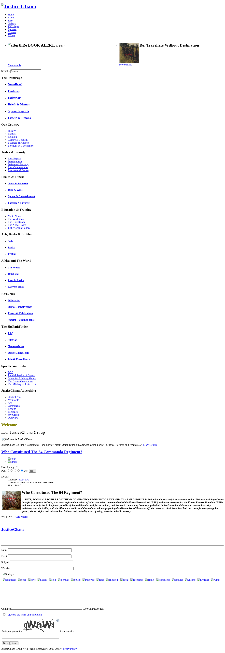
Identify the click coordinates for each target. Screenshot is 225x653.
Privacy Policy (69, 648)
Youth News (14, 216)
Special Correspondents (21, 319)
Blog (10, 20)
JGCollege (13, 26)
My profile (13, 400)
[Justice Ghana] (18, 6)
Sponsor (12, 29)
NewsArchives (16, 346)
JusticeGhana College (19, 227)
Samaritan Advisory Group (22, 378)
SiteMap (12, 340)
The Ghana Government (20, 381)
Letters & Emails (19, 118)
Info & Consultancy (19, 359)
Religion (12, 136)
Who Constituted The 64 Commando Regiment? (41, 452)
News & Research (18, 183)
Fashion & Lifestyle (19, 202)
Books (11, 247)
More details (14, 65)
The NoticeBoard (17, 225)
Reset (14, 643)
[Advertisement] (46, 56)
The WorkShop (16, 219)
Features (13, 91)
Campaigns (14, 405)
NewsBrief (15, 84)
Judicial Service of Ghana (21, 375)
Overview (13, 417)
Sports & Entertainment (21, 196)
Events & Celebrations (20, 313)
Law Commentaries (18, 167)
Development (15, 161)
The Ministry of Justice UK (22, 384)
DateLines (13, 274)
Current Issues (16, 286)
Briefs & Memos (19, 104)
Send (5, 643)
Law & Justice (16, 280)
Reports (12, 408)
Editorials (14, 98)
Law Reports (14, 158)
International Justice (18, 170)
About (11, 17)
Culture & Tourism (18, 139)
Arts (10, 241)
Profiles (12, 253)
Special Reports (18, 111)
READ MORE (20, 516)
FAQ (10, 333)
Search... (5, 71)
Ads (10, 403)
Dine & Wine (15, 189)
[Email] (12, 461)
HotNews (24, 479)
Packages (13, 411)
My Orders (13, 414)
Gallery (12, 23)
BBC (10, 372)
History (12, 130)
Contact (12, 32)
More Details (150, 444)
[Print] (11, 458)
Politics (11, 133)
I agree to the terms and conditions (24, 614)
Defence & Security (18, 164)
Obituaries (14, 300)
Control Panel (15, 397)
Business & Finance (18, 142)
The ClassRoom (16, 222)
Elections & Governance (20, 145)
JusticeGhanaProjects (20, 306)
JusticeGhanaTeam (18, 352)
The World (14, 267)
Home (11, 14)
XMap (11, 35)
